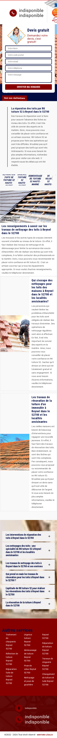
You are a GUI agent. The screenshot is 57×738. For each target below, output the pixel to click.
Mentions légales (45, 735)
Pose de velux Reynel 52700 (30, 669)
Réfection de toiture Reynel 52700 (12, 658)
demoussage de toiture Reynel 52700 (30, 655)
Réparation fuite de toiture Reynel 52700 (11, 676)
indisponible (31, 10)
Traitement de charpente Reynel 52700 (11, 641)
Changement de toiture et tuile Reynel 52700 (48, 679)
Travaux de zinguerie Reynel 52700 (47, 663)
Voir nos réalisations (14, 98)
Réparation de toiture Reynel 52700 (47, 648)
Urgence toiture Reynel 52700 (28, 639)
